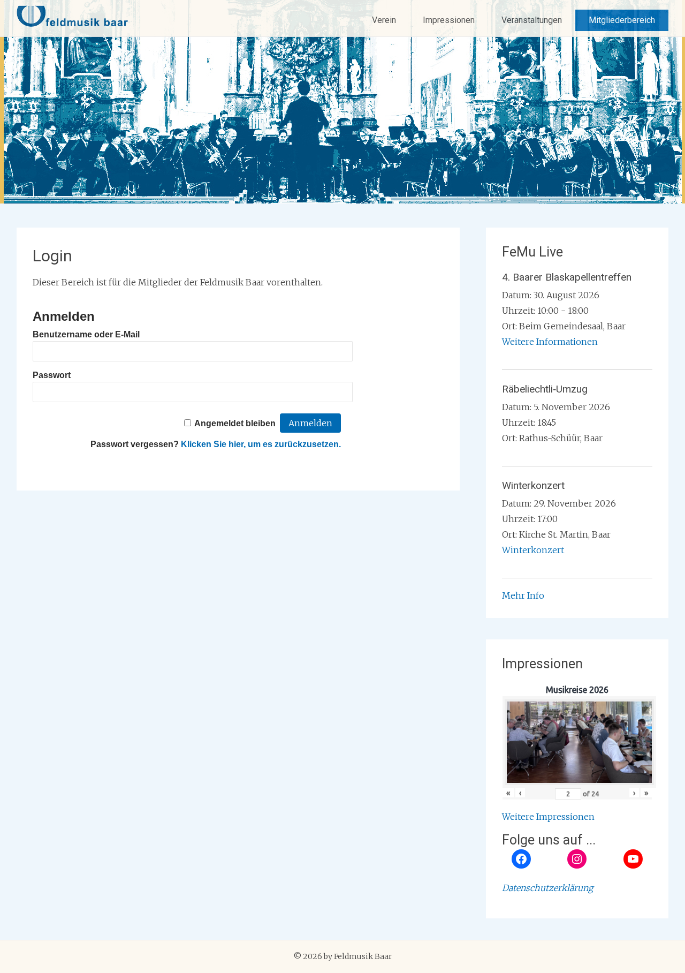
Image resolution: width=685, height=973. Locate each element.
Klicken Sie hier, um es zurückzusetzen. (261, 444)
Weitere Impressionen (548, 816)
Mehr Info (523, 595)
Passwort (52, 375)
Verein (384, 20)
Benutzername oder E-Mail (86, 334)
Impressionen (449, 20)
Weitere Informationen (550, 341)
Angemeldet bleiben (235, 423)
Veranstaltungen (531, 20)
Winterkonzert (533, 550)
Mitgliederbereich (622, 20)
